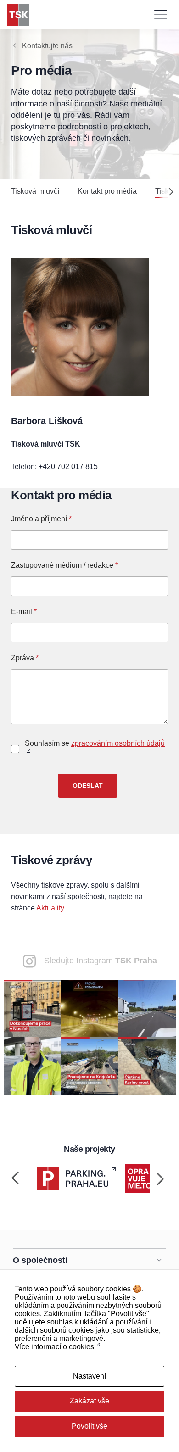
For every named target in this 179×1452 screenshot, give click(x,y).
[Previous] (16, 1178)
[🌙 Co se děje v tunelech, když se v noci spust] (89, 1008)
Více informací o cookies (54, 1347)
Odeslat (88, 785)
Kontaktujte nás (47, 46)
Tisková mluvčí (35, 191)
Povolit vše (89, 1426)
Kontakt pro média (107, 191)
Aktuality (50, 908)
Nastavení (89, 1376)
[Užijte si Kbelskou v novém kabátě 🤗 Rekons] (147, 1008)
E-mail (24, 611)
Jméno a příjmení (41, 519)
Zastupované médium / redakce (64, 565)
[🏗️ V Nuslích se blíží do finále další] (32, 1008)
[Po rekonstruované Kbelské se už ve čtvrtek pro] (32, 1065)
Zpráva (25, 658)
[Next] (167, 191)
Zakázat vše (89, 1401)
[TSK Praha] (18, 15)
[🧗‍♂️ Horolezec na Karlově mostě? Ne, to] (147, 1065)
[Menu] (160, 14)
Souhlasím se (95, 743)
